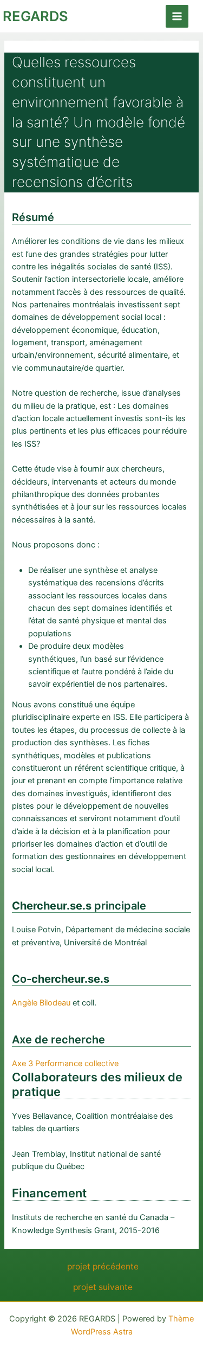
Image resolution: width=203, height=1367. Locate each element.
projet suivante (103, 1287)
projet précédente (103, 1266)
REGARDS (35, 16)
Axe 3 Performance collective (65, 1063)
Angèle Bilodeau (41, 1003)
